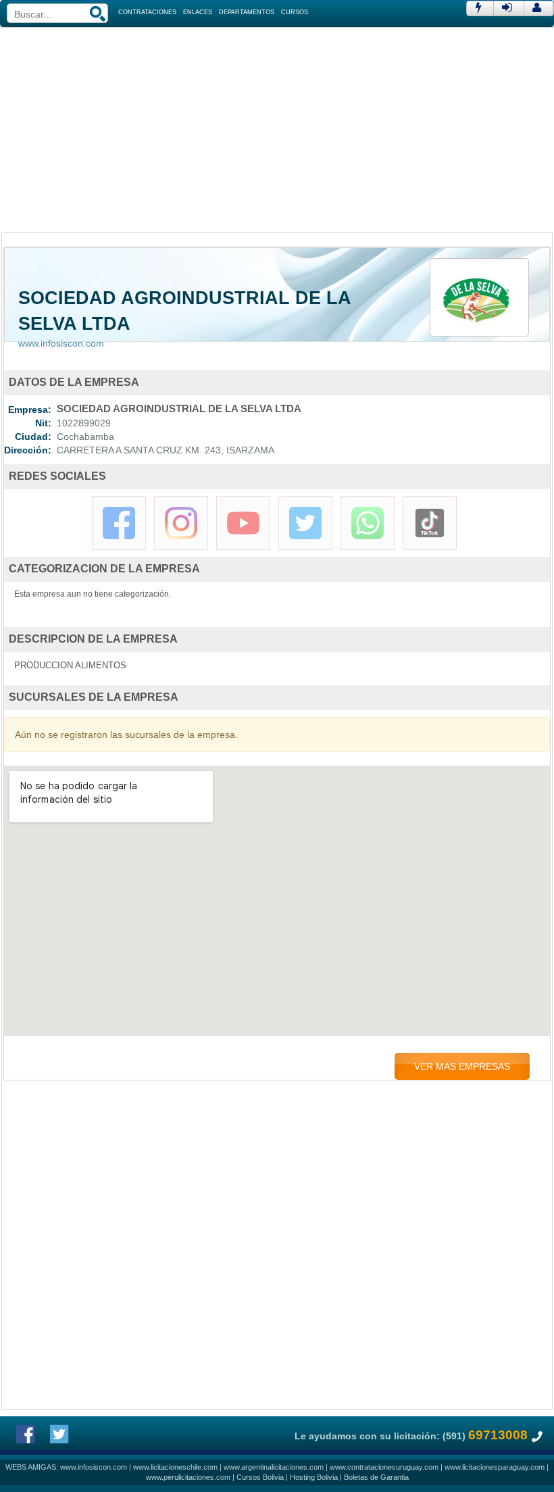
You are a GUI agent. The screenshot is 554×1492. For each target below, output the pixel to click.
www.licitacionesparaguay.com (495, 1467)
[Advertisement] (277, 128)
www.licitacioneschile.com (175, 1467)
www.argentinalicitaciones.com (274, 1467)
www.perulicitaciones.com (188, 1477)
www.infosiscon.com (61, 343)
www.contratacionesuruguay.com (384, 1467)
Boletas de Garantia (376, 1477)
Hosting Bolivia (314, 1477)
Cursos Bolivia (260, 1477)
